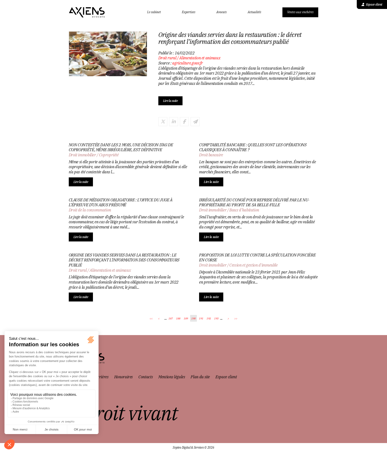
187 (170, 318)
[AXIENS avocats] (87, 12)
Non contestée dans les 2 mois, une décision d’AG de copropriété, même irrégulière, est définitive (121, 147)
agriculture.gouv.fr (187, 63)
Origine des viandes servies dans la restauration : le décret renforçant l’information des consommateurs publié (124, 260)
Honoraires (123, 376)
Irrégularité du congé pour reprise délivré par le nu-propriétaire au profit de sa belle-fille (254, 203)
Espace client (374, 4)
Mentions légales (171, 376)
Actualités (254, 12)
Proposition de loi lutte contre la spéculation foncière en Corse (257, 258)
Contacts (145, 376)
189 (186, 318)
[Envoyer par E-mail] (195, 121)
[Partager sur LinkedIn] (173, 121)
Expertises (188, 12)
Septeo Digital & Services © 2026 (193, 448)
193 (216, 318)
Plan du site (200, 376)
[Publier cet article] (162, 121)
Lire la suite (170, 101)
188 (178, 318)
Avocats (221, 12)
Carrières (101, 376)
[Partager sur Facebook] (184, 121)
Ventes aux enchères (300, 12)
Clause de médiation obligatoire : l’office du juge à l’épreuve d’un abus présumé (120, 203)
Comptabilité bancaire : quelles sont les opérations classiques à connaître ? (253, 147)
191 (201, 318)
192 (208, 318)
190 (193, 318)
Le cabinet (154, 12)
